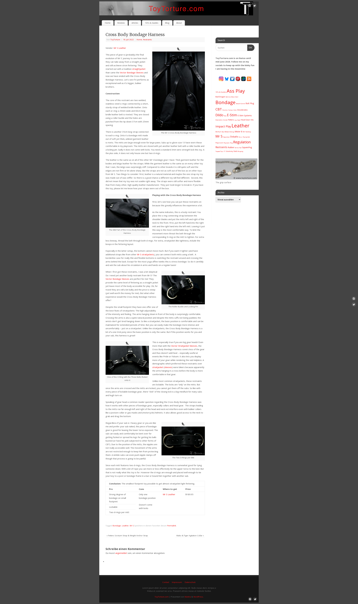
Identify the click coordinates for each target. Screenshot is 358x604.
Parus (240, 137)
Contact (165, 582)
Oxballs (234, 136)
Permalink (171, 525)
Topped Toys (219, 151)
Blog (167, 23)
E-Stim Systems (245, 115)
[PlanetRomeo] (243, 78)
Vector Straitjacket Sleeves (184, 345)
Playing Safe (246, 137)
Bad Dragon (220, 96)
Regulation (242, 142)
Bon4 (236, 97)
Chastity (225, 110)
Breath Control (240, 104)
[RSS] (249, 78)
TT (224, 151)
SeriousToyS (238, 147)
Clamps (230, 110)
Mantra (188, 596)
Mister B (238, 131)
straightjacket (138, 68)
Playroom (219, 143)
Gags (238, 120)
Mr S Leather (120, 48)
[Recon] (237, 78)
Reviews (121, 23)
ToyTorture (115, 39)
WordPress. (198, 596)
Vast (235, 151)
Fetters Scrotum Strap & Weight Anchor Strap (127, 535)
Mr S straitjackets (145, 254)
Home (107, 23)
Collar (235, 110)
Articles (135, 23)
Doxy (225, 116)
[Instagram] (250, 6)
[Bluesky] (226, 78)
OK (249, 47)
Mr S (132, 525)
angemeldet (121, 553)
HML (252, 120)
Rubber (231, 147)
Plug (231, 143)
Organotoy (226, 137)
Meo (223, 132)
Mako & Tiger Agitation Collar (190, 535)
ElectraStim (219, 120)
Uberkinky (229, 151)
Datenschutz (190, 582)
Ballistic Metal (230, 97)
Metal (227, 132)
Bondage (117, 525)
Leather (125, 525)
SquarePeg (247, 147)
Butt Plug (250, 103)
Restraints (147, 39)
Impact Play (223, 126)
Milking (231, 132)
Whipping (240, 151)
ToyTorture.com (162, 596)
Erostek (225, 120)
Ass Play (236, 91)
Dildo (219, 115)
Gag (236, 120)
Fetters (231, 119)
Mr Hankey (247, 132)
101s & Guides (151, 23)
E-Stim (232, 115)
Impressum (177, 582)
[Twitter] (254, 6)
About (179, 23)
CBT (218, 109)
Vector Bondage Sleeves (132, 72)
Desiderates (242, 110)
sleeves (168, 367)
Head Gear (245, 119)
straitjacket (157, 367)
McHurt (218, 132)
